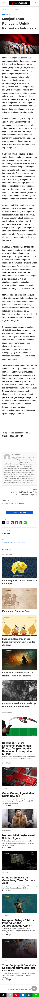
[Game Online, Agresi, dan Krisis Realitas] (19, 776)
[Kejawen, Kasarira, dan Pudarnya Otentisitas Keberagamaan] (19, 690)
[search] (35, 3)
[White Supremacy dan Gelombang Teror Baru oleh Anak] (19, 860)
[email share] (7, 522)
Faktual (5, 872)
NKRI (13, 543)
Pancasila (21, 543)
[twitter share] (3, 522)
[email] (9, 995)
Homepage (5, 9)
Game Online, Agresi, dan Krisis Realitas (18, 794)
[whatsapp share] (21, 522)
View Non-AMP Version (25, 989)
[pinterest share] (12, 522)
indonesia (5, 543)
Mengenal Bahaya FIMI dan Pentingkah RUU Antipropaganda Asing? (19, 923)
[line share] (25, 522)
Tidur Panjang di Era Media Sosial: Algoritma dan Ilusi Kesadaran (19, 968)
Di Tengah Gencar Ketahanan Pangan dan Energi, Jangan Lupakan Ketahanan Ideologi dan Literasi (17, 748)
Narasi (4, 738)
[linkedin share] (16, 522)
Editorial (6, 915)
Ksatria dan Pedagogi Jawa (16, 611)
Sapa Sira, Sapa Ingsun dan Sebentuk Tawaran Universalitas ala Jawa (18, 642)
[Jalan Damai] (19, 3)
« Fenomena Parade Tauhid (13, 503)
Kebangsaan (16, 9)
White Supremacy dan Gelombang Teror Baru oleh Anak (19, 880)
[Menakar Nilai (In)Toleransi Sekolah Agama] (19, 818)
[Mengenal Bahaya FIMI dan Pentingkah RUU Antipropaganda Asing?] (19, 903)
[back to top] (34, 988)
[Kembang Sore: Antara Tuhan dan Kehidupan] (19, 567)
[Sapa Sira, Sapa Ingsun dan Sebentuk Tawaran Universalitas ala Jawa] (19, 625)
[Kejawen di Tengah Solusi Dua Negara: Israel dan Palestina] (19, 659)
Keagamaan (6, 830)
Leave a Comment (19, 513)
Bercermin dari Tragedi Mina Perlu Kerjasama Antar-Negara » (24, 493)
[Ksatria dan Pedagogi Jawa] (19, 598)
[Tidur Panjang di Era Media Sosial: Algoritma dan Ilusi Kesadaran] (19, 948)
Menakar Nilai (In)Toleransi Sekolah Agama (18, 837)
